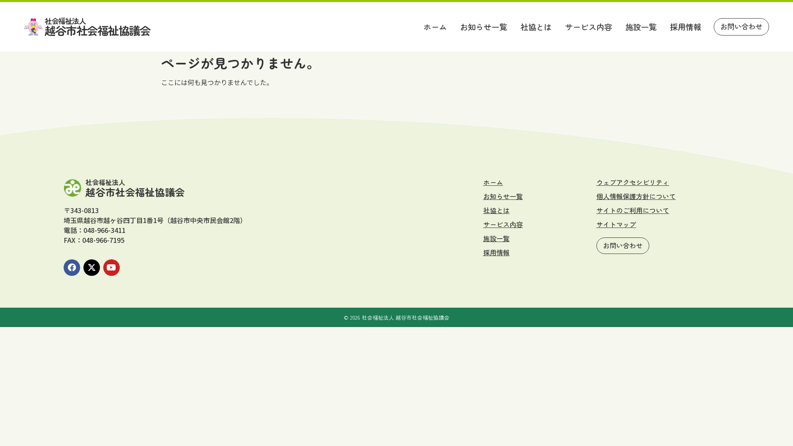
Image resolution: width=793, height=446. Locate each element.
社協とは (536, 27)
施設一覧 (641, 27)
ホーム (435, 27)
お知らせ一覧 (483, 27)
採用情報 (685, 27)
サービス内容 (588, 27)
